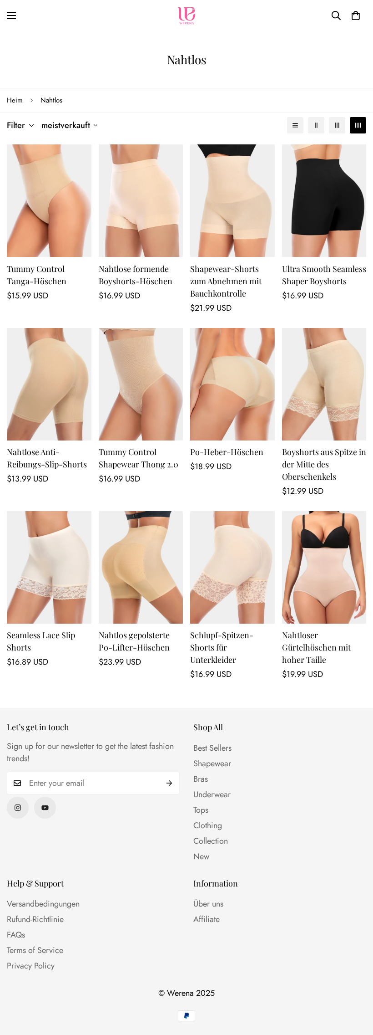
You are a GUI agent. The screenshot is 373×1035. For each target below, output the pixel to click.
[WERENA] (186, 15)
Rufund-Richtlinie (35, 919)
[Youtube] (45, 808)
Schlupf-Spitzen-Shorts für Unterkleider (221, 647)
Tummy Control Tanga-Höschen (36, 275)
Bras (200, 779)
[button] (355, 15)
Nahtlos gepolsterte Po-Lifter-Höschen (134, 641)
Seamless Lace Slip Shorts (41, 641)
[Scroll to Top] (355, 985)
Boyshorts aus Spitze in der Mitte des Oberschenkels (324, 464)
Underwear (212, 794)
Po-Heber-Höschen (226, 451)
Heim (15, 100)
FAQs (16, 935)
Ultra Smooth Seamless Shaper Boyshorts (324, 275)
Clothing (207, 825)
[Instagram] (18, 808)
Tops (200, 810)
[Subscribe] (169, 783)
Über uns (208, 904)
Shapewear (212, 763)
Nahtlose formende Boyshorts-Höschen (135, 275)
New (201, 856)
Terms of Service (35, 950)
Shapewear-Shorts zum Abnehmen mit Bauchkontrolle (226, 281)
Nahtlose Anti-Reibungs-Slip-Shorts (47, 458)
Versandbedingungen (43, 904)
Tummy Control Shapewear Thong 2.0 (138, 458)
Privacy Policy (31, 966)
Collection (210, 841)
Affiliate (206, 919)
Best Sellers (212, 748)
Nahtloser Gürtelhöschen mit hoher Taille (316, 647)
